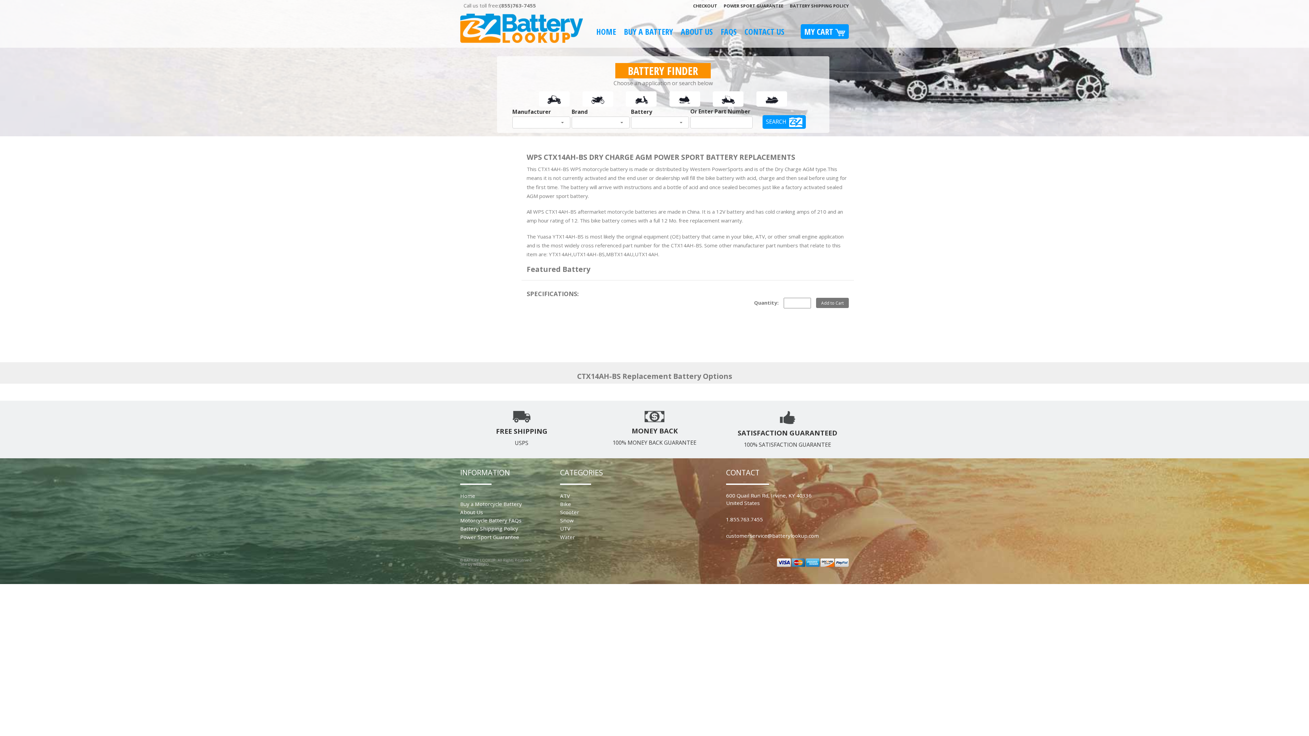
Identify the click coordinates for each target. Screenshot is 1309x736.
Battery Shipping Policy (819, 6)
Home (606, 31)
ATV (565, 495)
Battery (641, 112)
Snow (567, 520)
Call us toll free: (500, 5)
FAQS (729, 31)
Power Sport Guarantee (753, 6)
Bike (565, 504)
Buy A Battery (648, 31)
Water (567, 537)
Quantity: (766, 303)
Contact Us (764, 31)
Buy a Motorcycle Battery (491, 504)
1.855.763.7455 (744, 519)
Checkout (705, 6)
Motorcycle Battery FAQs (491, 520)
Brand (580, 112)
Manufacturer (531, 112)
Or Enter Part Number (720, 111)
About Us (697, 31)
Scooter (569, 512)
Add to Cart (832, 303)
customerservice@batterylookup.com (772, 535)
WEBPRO (481, 564)
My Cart (819, 31)
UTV (565, 528)
